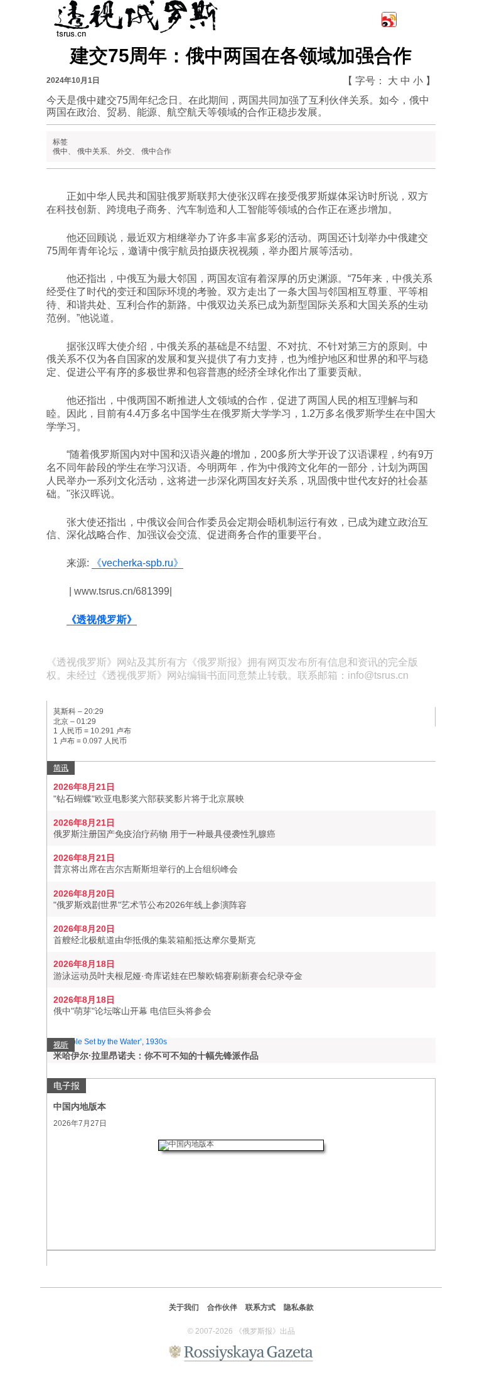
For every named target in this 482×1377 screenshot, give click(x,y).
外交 (124, 151)
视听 (60, 1044)
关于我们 (184, 1307)
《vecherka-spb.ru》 (137, 563)
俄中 (60, 151)
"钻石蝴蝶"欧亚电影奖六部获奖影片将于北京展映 (148, 799)
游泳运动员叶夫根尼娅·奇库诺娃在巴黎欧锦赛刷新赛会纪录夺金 (178, 976)
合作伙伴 (222, 1307)
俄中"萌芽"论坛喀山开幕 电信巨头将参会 (132, 1011)
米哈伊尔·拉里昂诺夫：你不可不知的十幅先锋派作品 (156, 1055)
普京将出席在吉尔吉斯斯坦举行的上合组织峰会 (145, 869)
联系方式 (260, 1307)
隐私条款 (299, 1307)
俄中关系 (92, 151)
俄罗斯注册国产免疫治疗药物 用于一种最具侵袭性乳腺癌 (164, 834)
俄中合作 (156, 151)
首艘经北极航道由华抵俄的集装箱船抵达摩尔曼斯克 (154, 940)
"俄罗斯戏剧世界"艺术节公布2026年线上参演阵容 (150, 905)
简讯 (60, 768)
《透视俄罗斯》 (102, 619)
